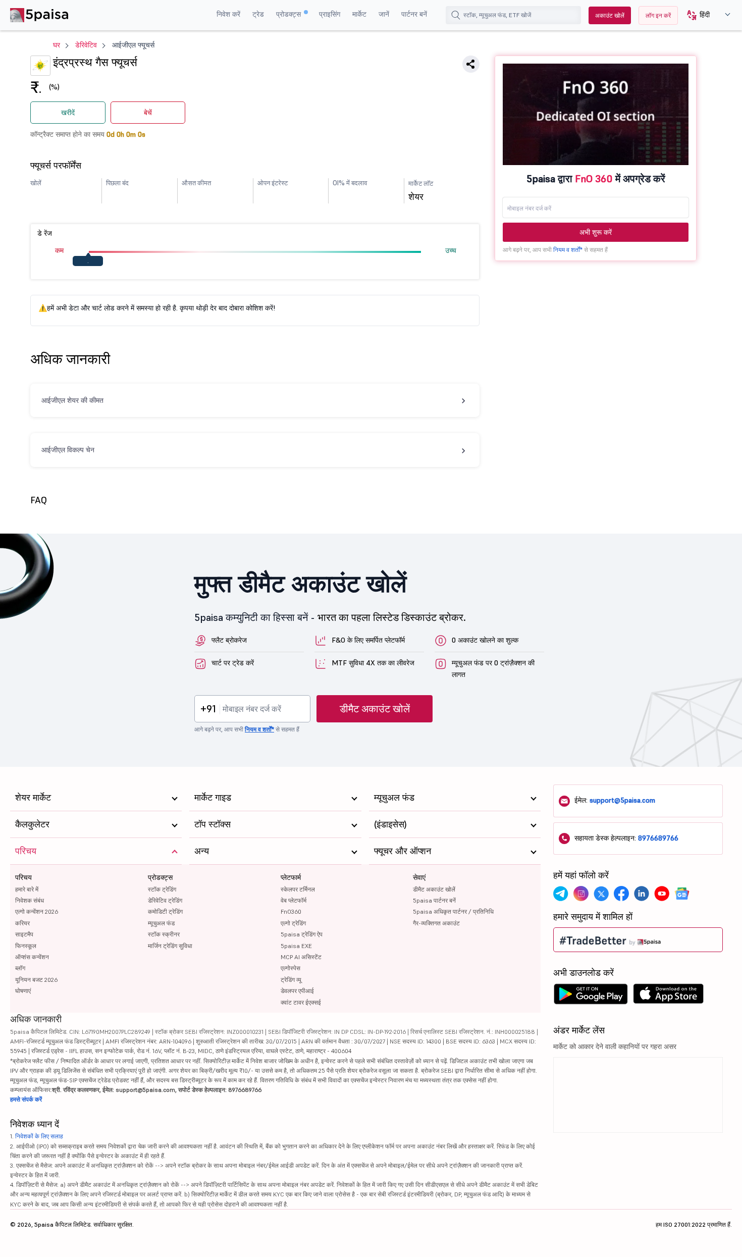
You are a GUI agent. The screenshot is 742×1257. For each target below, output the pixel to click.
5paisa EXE (296, 946)
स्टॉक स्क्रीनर (164, 934)
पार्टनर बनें (414, 14)
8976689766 (658, 838)
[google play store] (590, 996)
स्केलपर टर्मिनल (298, 889)
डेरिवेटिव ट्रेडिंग (165, 900)
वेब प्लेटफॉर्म (293, 900)
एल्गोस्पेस (290, 968)
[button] (704, 15)
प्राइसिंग (329, 14)
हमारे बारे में (26, 889)
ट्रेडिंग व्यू (291, 979)
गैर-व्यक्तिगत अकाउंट (436, 923)
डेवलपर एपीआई (297, 990)
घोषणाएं (23, 990)
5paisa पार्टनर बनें (434, 900)
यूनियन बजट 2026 (36, 979)
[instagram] (581, 893)
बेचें (148, 112)
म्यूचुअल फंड (161, 923)
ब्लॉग (20, 968)
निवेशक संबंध (29, 900)
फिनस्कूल (25, 946)
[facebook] (621, 893)
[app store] (668, 996)
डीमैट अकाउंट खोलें (375, 708)
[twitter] (601, 893)
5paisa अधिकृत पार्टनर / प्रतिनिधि (453, 911)
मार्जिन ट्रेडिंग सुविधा (170, 946)
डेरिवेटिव (86, 44)
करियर (22, 923)
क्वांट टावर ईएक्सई (301, 1002)
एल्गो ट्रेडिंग (293, 923)
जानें (384, 14)
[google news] (682, 893)
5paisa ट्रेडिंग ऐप (302, 934)
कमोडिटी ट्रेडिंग (165, 911)
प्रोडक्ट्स (289, 14)
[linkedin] (641, 893)
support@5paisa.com (622, 800)
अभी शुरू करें (595, 232)
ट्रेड (258, 14)
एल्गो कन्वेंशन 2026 (36, 911)
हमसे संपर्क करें (26, 1099)
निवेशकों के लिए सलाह (39, 1136)
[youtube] (661, 893)
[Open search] (455, 15)
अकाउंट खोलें (609, 15)
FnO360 (291, 911)
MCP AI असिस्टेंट (301, 957)
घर (56, 44)
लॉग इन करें (658, 15)
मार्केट (359, 14)
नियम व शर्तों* (567, 249)
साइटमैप (24, 934)
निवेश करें (228, 14)
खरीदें (68, 112)
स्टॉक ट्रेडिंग (162, 889)
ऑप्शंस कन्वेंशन (32, 957)
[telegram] (560, 893)
